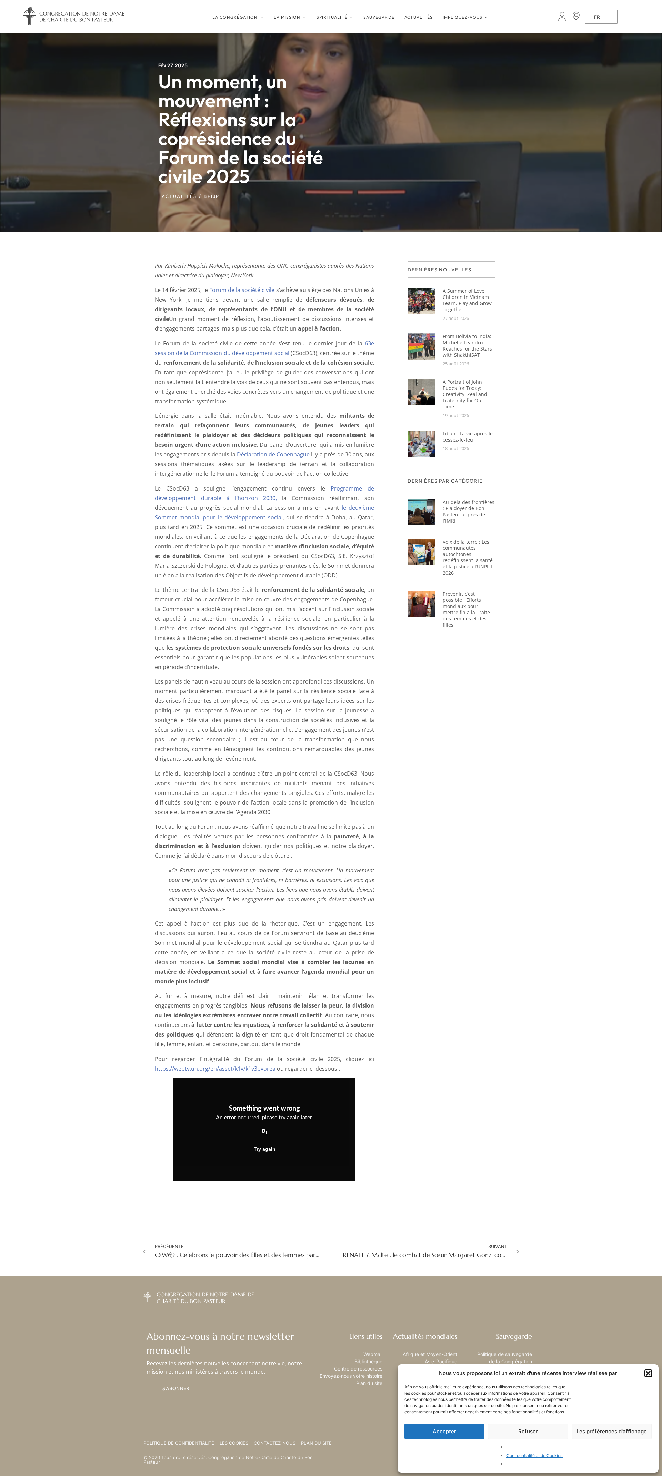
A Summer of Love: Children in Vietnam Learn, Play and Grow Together (467, 300)
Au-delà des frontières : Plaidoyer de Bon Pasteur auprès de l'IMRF (468, 511)
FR (597, 17)
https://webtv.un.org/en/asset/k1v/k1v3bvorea (215, 1068)
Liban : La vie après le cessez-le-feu (468, 436)
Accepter (444, 1431)
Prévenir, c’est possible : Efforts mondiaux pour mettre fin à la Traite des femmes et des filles (466, 609)
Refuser (528, 1431)
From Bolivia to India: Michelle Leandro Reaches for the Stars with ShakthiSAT (467, 345)
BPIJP (212, 196)
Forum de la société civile (242, 290)
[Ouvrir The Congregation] (262, 17)
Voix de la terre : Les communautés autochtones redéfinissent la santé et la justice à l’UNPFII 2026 (468, 557)
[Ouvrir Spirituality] (351, 17)
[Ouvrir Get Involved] (486, 17)
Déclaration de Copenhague (273, 454)
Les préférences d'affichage (611, 1431)
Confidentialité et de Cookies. (534, 1455)
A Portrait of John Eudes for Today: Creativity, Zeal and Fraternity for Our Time (465, 394)
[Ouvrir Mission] (304, 17)
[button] (648, 1373)
